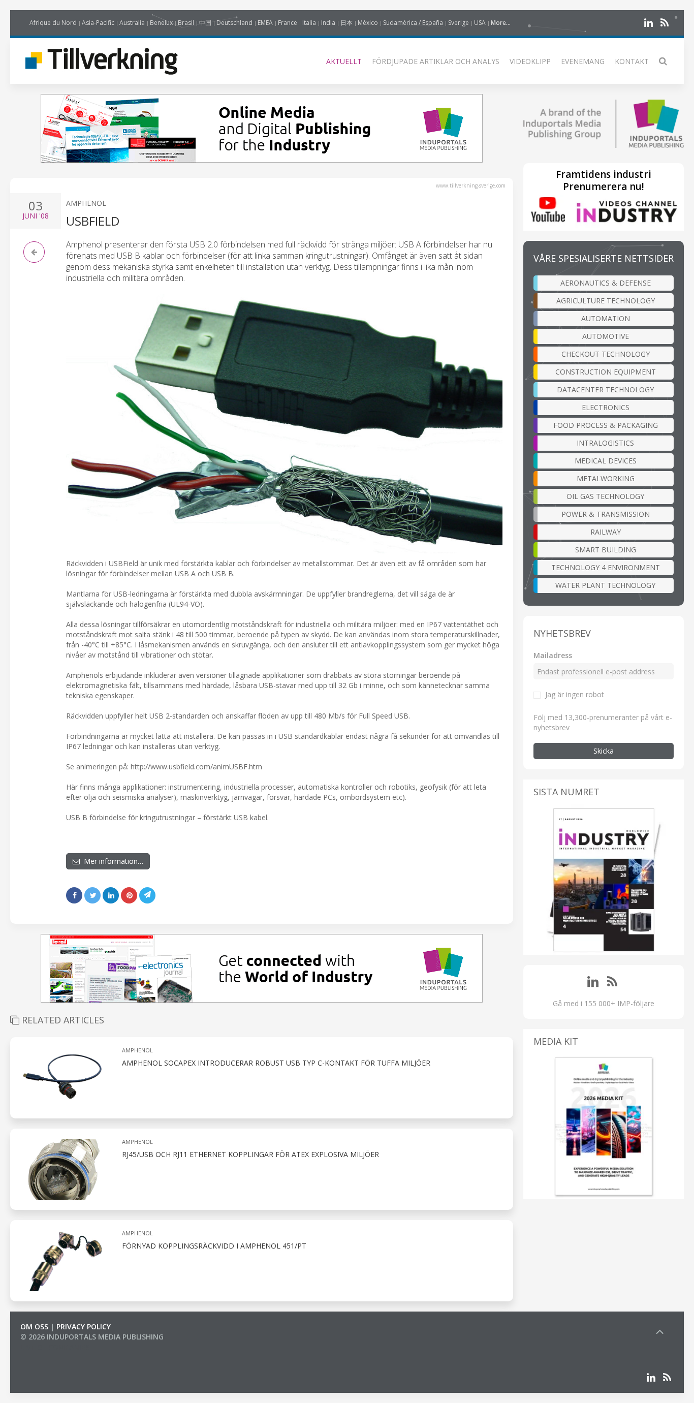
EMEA (265, 22)
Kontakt (632, 61)
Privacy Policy (83, 1326)
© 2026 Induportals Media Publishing (92, 1337)
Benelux (161, 22)
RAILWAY (605, 532)
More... (501, 22)
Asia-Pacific (98, 22)
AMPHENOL (86, 203)
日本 (346, 22)
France (287, 22)
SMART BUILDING (605, 549)
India (328, 22)
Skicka (603, 751)
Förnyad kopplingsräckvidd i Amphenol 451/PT (214, 1246)
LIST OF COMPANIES (54, 1347)
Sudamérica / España (413, 22)
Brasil (186, 22)
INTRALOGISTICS (605, 443)
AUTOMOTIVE (605, 336)
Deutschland (234, 22)
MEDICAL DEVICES (606, 460)
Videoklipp (530, 61)
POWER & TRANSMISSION (605, 514)
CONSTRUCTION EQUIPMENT (605, 372)
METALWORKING (606, 478)
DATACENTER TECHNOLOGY (605, 389)
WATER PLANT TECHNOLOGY (605, 585)
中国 (205, 22)
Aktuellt (344, 61)
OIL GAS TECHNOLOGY (605, 496)
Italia (309, 22)
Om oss (34, 1326)
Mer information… (111, 861)
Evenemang (583, 61)
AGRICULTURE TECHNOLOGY (605, 300)
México (368, 22)
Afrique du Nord (53, 22)
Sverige (458, 22)
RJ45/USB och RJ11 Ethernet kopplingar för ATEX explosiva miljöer (250, 1154)
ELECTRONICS (605, 407)
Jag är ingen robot (574, 694)
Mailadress (552, 655)
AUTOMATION (605, 318)
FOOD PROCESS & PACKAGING (605, 425)
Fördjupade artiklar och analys (435, 61)
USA (480, 22)
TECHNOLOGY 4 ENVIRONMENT (605, 567)
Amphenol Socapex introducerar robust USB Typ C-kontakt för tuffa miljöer (276, 1063)
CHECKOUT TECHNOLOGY (605, 354)
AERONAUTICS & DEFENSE (605, 283)
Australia (132, 22)
